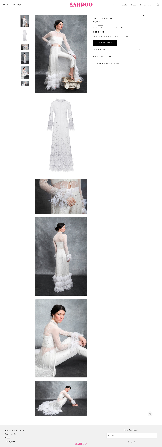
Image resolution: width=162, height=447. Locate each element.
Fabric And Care (102, 57)
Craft (124, 5)
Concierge (16, 4)
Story (115, 5)
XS (101, 27)
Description (100, 49)
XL (122, 27)
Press (7, 438)
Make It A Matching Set (106, 64)
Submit (131, 442)
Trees (133, 5)
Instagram (10, 442)
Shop (5, 4)
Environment (146, 5)
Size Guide (98, 32)
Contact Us (10, 434)
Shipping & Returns (14, 430)
